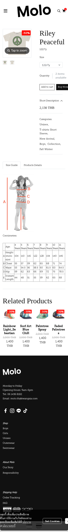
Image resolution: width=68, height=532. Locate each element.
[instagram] (12, 411)
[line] (19, 411)
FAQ (5, 503)
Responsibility (11, 473)
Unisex (44, 124)
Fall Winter (46, 149)
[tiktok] (25, 411)
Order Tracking (11, 498)
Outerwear (9, 443)
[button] (58, 10)
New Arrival (47, 139)
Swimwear (9, 448)
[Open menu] (5, 10)
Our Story (8, 467)
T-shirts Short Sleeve (48, 132)
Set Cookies (52, 521)
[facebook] (6, 411)
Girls (5, 433)
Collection (54, 144)
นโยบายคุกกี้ (8, 525)
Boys (43, 144)
